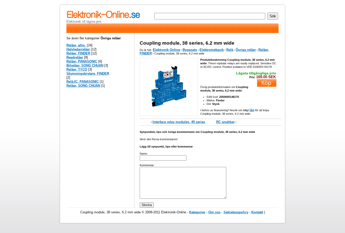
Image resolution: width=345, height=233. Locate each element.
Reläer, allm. (76, 45)
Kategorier (197, 212)
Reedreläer (74, 57)
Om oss (214, 212)
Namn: (144, 153)
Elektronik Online (166, 50)
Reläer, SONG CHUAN (83, 86)
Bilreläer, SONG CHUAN (84, 65)
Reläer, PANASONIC (81, 61)
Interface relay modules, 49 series (179, 122)
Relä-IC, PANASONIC (82, 81)
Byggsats (190, 50)
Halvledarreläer (78, 49)
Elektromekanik (212, 50)
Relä (229, 50)
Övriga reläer (246, 50)
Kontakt (257, 212)
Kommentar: (147, 165)
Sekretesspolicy (236, 212)
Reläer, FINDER (78, 53)
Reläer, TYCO (76, 69)
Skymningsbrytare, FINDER (87, 73)
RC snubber (225, 122)
